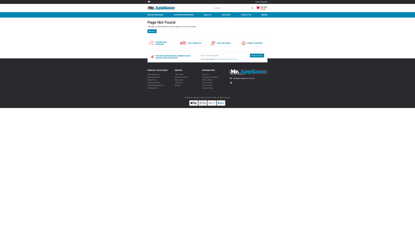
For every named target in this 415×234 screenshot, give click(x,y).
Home (153, 31)
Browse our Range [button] (155, 15)
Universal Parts (153, 88)
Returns (177, 85)
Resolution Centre (181, 77)
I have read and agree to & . (219, 59)
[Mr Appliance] (161, 8)
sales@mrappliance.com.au (244, 78)
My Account (179, 80)
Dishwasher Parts (154, 77)
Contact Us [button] (246, 15)
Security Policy (207, 88)
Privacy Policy (233, 59)
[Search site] (252, 8)
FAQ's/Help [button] (226, 15)
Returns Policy (207, 80)
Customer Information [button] (183, 15)
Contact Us (179, 82)
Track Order (179, 74)
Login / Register (261, 2)
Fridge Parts (152, 80)
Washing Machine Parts (156, 85)
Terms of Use (207, 82)
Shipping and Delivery (210, 77)
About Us (207, 15)
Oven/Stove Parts (154, 82)
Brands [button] (264, 15)
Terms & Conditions (221, 59)
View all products (154, 74)
